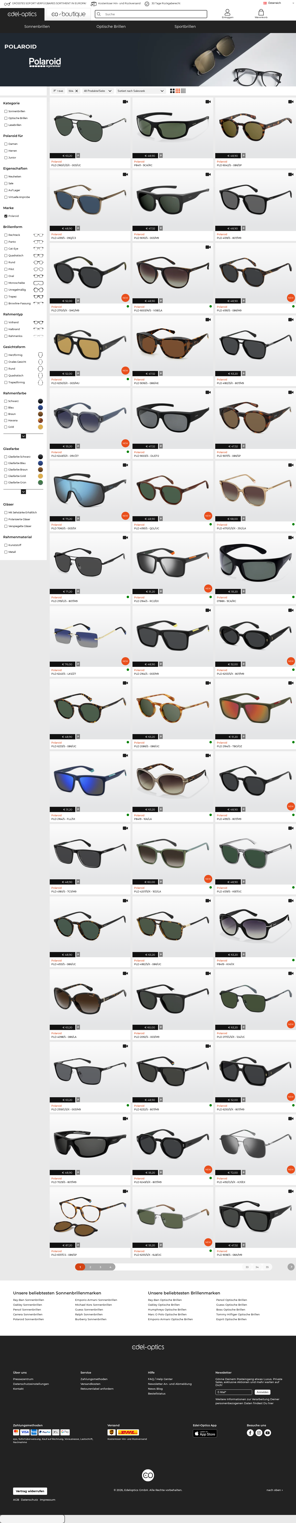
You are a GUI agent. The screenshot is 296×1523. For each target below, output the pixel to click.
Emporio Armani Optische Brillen (170, 1319)
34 (257, 1267)
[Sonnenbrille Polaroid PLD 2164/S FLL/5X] (90, 779)
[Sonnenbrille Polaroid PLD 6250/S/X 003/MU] (90, 343)
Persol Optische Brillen (231, 1299)
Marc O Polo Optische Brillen (167, 1314)
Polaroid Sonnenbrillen (28, 1319)
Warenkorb (261, 17)
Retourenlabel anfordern (97, 1388)
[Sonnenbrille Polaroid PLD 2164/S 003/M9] (172, 634)
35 (267, 1267)
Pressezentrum (23, 1379)
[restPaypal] (44, 1432)
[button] (22, 14)
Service (86, 1372)
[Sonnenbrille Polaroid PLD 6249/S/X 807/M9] (172, 1142)
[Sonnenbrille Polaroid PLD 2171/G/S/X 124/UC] (255, 997)
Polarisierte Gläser (19, 519)
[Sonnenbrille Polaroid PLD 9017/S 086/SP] (255, 416)
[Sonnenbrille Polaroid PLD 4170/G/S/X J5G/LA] (255, 489)
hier (270, 1403)
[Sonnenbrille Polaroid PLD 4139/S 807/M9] (255, 198)
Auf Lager (14, 190)
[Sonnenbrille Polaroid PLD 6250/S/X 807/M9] (255, 1070)
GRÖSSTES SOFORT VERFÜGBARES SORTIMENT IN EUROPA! (49, 3)
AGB (16, 1499)
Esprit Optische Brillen (231, 1319)
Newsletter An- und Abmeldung (170, 1383)
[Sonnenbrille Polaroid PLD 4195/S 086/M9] (255, 271)
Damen (13, 143)
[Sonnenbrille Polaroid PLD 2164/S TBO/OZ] (255, 707)
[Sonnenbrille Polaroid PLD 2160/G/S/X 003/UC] (90, 125)
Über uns (20, 1372)
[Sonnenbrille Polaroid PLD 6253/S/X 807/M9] (255, 634)
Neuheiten (14, 176)
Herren (12, 150)
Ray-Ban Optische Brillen (165, 1299)
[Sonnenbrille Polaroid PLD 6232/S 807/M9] (172, 1070)
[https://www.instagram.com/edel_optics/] (259, 1433)
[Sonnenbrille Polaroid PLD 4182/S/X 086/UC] (172, 924)
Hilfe (151, 1372)
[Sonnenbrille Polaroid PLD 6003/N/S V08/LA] (172, 271)
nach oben (274, 1490)
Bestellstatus (157, 1393)
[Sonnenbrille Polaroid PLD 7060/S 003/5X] (90, 489)
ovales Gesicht (17, 361)
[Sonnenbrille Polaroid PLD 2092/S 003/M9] (172, 997)
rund (11, 262)
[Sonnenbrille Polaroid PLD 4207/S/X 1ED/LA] (172, 852)
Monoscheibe (16, 282)
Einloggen (227, 17)
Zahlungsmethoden (94, 1379)
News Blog (155, 1388)
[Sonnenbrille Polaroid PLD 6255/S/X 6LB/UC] (172, 1215)
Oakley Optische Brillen (164, 1304)
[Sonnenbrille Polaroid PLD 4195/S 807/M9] (255, 779)
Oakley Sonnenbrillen (27, 1304)
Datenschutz (29, 1499)
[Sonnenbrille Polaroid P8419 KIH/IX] (255, 924)
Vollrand (13, 322)
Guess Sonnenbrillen (89, 1309)
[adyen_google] (65, 1432)
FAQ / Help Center (160, 1379)
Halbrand (14, 329)
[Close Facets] (23, 90)
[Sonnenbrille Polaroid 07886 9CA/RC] (255, 561)
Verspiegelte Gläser (19, 526)
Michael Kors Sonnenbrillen (93, 1304)
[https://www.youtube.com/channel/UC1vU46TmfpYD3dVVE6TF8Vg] (267, 1433)
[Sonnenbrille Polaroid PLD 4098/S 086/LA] (90, 997)
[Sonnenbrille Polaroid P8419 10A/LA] (172, 779)
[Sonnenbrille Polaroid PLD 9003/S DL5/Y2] (172, 416)
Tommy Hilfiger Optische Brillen (238, 1314)
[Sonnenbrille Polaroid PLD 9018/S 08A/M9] (255, 1215)
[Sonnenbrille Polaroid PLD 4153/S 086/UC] (90, 924)
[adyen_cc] (16, 1432)
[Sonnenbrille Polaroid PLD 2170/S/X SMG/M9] (90, 271)
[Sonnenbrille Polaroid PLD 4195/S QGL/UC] (172, 489)
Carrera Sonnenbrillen (27, 1314)
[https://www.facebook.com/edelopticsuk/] (250, 1433)
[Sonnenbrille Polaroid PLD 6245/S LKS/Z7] (90, 634)
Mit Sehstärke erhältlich (22, 512)
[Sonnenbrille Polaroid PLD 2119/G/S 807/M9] (90, 561)
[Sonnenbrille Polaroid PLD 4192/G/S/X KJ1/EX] (255, 1142)
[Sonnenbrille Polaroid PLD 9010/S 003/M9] (172, 198)
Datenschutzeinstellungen (31, 1383)
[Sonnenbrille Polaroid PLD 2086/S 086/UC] (172, 707)
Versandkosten (90, 1383)
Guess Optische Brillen (231, 1304)
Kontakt (18, 1388)
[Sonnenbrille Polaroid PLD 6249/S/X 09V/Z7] (90, 416)
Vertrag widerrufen (30, 1491)
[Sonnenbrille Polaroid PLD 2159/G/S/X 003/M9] (90, 1070)
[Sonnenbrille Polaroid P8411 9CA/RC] (172, 125)
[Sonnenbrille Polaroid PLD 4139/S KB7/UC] (255, 852)
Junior (12, 157)
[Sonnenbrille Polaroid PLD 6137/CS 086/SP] (90, 1215)
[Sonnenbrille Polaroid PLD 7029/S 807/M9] (90, 1142)
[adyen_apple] (55, 1432)
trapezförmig (16, 382)
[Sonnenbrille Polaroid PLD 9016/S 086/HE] (172, 343)
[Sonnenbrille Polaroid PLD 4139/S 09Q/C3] (90, 198)
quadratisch (15, 375)
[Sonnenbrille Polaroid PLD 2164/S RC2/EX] (172, 561)
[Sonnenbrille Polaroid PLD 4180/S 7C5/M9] (90, 852)
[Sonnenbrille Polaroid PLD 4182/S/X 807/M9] (255, 343)
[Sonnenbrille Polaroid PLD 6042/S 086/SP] (255, 125)
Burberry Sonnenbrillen (91, 1319)
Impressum (47, 1499)
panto (12, 241)
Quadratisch (15, 255)
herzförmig (15, 354)
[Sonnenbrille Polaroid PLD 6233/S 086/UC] (90, 707)
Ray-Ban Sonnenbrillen (28, 1299)
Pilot (11, 269)
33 (247, 1267)
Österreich (274, 2)
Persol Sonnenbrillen (27, 1309)
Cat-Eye (13, 248)
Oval (11, 276)
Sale (10, 183)
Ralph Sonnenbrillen (89, 1314)
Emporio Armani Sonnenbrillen (96, 1299)
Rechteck (14, 234)
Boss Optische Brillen (230, 1309)
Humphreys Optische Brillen (167, 1309)
